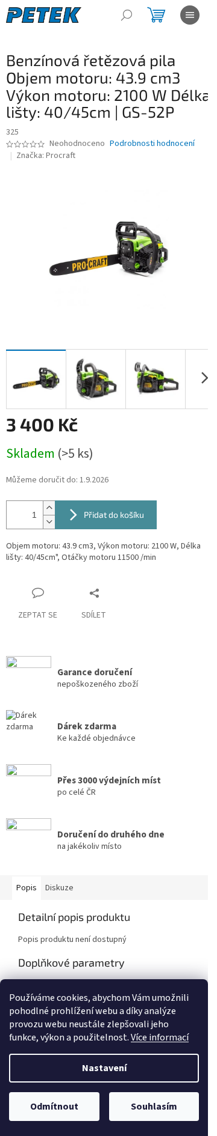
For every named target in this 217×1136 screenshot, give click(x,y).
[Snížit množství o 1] (49, 522)
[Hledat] (127, 15)
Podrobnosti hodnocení (152, 144)
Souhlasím (154, 1106)
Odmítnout (54, 1106)
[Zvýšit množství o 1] (49, 508)
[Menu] (190, 15)
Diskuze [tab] (59, 888)
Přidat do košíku (114, 514)
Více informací (160, 1037)
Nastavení (104, 1068)
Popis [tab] (26, 888)
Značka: (45, 156)
